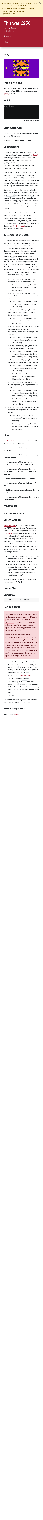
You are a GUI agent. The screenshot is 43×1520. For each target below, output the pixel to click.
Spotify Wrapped (19, 226)
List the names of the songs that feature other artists (21, 498)
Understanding (11, 146)
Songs (7, 54)
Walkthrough (10, 505)
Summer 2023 (16, 6)
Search (8, 36)
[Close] (40, 3)
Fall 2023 (13, 8)
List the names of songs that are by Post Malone (21, 484)
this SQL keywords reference (17, 441)
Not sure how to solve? (14, 513)
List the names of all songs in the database (18, 449)
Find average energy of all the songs (20, 478)
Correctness (9, 594)
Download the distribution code (18, 140)
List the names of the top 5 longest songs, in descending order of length (19, 463)
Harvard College (10, 28)
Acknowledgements (14, 708)
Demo (7, 99)
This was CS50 (17, 23)
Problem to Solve (13, 82)
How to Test (10, 588)
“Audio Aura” (8, 533)
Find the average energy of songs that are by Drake (21, 491)
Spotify (6, 93)
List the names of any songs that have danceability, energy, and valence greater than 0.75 (20, 471)
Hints (6, 435)
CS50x (4, 11)
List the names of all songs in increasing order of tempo (21, 456)
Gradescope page (24, 675)
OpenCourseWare (9, 14)
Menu (6, 42)
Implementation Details (17, 234)
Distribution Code (13, 127)
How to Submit (12, 606)
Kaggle (17, 714)
